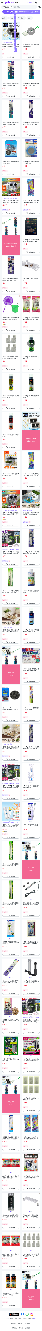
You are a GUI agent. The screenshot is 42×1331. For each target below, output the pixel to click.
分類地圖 (27, 1328)
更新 (34, 1319)
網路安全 (14, 1328)
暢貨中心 (15, 19)
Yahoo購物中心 (13, 2)
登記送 (15, 15)
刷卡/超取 (15, 38)
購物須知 (27, 1323)
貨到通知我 (10, 57)
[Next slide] (19, 31)
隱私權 (21, 1328)
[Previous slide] (3, 31)
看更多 (15, 50)
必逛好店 (15, 35)
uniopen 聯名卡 (23, 12)
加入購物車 (11, 96)
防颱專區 (15, 31)
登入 (30, 2)
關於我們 (20, 1323)
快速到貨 (15, 23)
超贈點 (36, 12)
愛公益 (15, 46)
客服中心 (13, 1323)
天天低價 (15, 27)
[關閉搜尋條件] (11, 7)
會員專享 (15, 42)
